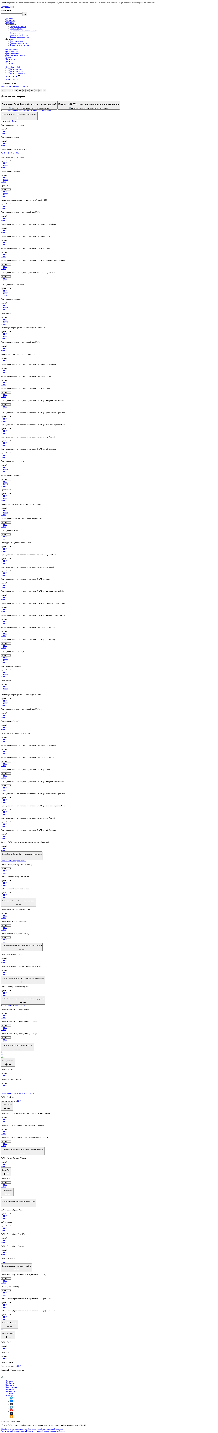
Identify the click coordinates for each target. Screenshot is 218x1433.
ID (44, 90)
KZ (32, 90)
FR (20, 90)
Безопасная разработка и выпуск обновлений (45, 1429)
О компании (10, 61)
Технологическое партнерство (21, 45)
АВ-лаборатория (11, 51)
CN (7, 90)
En (5, 153)
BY (40, 90)
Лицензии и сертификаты (15, 55)
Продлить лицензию (18, 27)
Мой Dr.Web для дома (13, 69)
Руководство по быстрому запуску (14, 1093)
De (9, 153)
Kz (17, 153)
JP (28, 90)
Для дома (9, 19)
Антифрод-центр (12, 49)
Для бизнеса (10, 21)
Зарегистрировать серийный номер (23, 31)
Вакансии (9, 57)
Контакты (9, 63)
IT (24, 90)
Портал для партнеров (18, 43)
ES (16, 90)
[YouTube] (11, 1411)
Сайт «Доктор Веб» (13, 67)
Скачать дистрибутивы (19, 35)
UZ (36, 90)
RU (3, 90)
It (11, 153)
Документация (15, 33)
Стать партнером (16, 41)
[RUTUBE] (11, 1414)
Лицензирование (12, 53)
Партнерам (9, 1389)
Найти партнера (16, 29)
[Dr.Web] (6, 11)
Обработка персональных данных (14, 1429)
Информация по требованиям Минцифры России (45, 1431)
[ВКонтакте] (11, 1402)
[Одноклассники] (11, 1417)
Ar (14, 153)
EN (11, 90)
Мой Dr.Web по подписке (15, 73)
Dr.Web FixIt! (10, 79)
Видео (31, 1093)
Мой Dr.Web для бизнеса (15, 71)
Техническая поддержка (19, 37)
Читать (3, 133)
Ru (2, 153)
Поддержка (9, 23)
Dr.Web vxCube (11, 76)
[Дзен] (11, 1405)
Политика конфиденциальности (13, 1431)
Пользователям (11, 1387)
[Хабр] (11, 1408)
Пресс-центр (10, 59)
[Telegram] (11, 1398)
